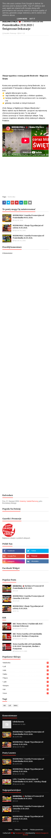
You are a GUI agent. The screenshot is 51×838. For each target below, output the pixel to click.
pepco (25, 678)
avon (25, 693)
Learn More (22, 19)
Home (10, 829)
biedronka (11, 197)
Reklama (17, 829)
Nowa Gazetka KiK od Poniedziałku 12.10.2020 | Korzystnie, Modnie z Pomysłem (27, 646)
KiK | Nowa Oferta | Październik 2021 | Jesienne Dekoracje (28, 625)
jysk (25, 682)
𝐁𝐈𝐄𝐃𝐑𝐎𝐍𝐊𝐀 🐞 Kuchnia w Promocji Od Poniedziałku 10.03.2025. (28, 587)
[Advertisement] (25, 54)
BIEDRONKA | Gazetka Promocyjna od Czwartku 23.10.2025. (28, 597)
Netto (25, 674)
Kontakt (25, 829)
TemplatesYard (20, 833)
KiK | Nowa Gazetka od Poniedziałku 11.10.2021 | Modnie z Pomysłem (27, 635)
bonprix (25, 685)
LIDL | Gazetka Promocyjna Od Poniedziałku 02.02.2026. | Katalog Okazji (29, 780)
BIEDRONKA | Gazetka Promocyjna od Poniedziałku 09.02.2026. (28, 216)
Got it (32, 19)
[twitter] (37, 551)
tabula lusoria (18, 722)
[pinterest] (37, 556)
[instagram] (13, 561)
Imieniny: (29, 501)
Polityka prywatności (36, 829)
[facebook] (13, 551)
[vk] (37, 561)
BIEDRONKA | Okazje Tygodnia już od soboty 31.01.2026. (28, 227)
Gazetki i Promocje (10, 33)
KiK (25, 689)
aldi (25, 670)
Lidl (25, 666)
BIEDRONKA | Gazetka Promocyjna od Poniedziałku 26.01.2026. (28, 237)
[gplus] (13, 556)
